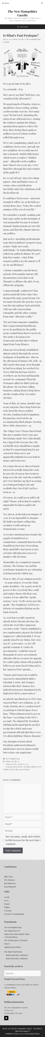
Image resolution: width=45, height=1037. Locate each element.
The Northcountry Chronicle (16, 940)
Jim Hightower (10, 883)
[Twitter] (6, 1018)
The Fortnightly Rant (33, 39)
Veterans (8, 910)
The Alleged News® (12, 931)
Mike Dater (8, 876)
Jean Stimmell (10, 886)
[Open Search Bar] (42, 3)
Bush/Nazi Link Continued (16, 958)
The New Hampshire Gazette (22, 13)
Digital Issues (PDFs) (12, 947)
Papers (7, 904)
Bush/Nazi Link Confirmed (17, 955)
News (6, 900)
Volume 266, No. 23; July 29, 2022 (16, 764)
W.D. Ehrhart (9, 880)
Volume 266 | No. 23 (19, 39)
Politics (7, 907)
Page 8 (7, 943)
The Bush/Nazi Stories (13, 952)
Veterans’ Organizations (14, 914)
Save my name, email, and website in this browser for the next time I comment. (23, 840)
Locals (6, 897)
